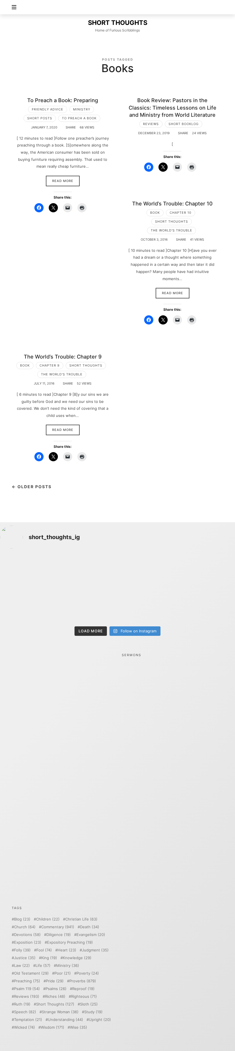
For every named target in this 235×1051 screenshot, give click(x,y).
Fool (44, 950)
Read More (62, 181)
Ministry (81, 109)
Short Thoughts (171, 221)
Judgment (95, 950)
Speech (25, 1012)
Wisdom (52, 1027)
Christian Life (81, 919)
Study (93, 1012)
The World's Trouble (171, 230)
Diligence (58, 935)
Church (25, 927)
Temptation (28, 1020)
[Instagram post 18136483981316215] (88, 606)
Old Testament (31, 973)
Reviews (151, 124)
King (49, 958)
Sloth (89, 1004)
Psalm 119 (27, 989)
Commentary (57, 927)
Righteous (84, 996)
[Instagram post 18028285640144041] (28, 571)
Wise (78, 1027)
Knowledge (77, 958)
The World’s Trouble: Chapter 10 (172, 203)
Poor (62, 973)
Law (22, 965)
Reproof (83, 989)
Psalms (56, 989)
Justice (25, 958)
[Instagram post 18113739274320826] (147, 606)
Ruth (22, 1004)
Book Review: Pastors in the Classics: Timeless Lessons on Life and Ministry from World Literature (172, 107)
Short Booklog (184, 124)
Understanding (65, 1020)
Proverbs (82, 981)
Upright (100, 1020)
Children (48, 919)
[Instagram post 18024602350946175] (147, 571)
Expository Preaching (70, 942)
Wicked (24, 1027)
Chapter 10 (180, 213)
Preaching (27, 981)
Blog (22, 919)
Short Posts (39, 118)
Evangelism (91, 935)
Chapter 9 (50, 365)
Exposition (27, 942)
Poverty (88, 973)
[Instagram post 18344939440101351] (28, 606)
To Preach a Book (79, 118)
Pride (55, 981)
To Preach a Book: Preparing (62, 100)
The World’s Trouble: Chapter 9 (63, 356)
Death (89, 927)
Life (43, 965)
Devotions (27, 935)
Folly (22, 950)
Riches (55, 996)
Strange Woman (60, 1012)
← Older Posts (32, 486)
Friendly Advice (47, 109)
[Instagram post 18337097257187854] (88, 571)
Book (155, 213)
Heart (67, 950)
